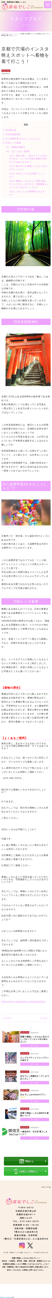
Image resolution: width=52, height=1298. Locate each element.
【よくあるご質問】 (18, 151)
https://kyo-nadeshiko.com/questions (23, 1001)
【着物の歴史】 (16, 147)
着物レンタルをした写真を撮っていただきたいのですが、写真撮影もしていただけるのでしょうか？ (29, 184)
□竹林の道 (9, 130)
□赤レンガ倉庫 (12, 142)
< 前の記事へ (7, 1018)
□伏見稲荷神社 (12, 134)
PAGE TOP (45, 1187)
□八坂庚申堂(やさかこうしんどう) (22, 138)
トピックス (6, 71)
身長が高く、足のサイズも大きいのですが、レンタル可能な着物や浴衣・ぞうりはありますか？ (29, 158)
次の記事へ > (45, 1018)
